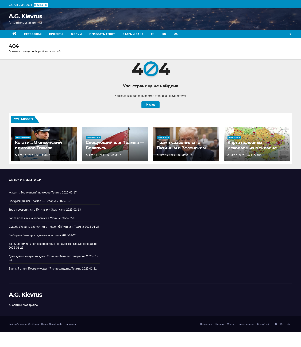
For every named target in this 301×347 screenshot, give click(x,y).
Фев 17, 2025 (25, 155)
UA (176, 34)
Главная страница (19, 51)
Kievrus (44, 155)
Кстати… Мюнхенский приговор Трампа (35, 192)
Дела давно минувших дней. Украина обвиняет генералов (47, 256)
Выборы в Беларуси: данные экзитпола (35, 235)
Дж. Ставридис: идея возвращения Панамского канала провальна (53, 243)
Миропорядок (23, 137)
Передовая (33, 34)
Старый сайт (132, 34)
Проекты (56, 34)
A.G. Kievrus (25, 16)
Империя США (93, 137)
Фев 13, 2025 (167, 155)
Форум (76, 34)
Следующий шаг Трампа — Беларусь (33, 201)
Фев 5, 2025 (237, 155)
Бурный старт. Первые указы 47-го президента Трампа (45, 268)
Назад (150, 104)
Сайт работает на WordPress (24, 324)
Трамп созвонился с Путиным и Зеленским (37, 209)
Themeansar (69, 324)
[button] (290, 33)
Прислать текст (102, 34)
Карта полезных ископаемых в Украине (35, 218)
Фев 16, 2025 (96, 155)
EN (153, 34)
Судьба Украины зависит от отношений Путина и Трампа (46, 226)
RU (164, 34)
